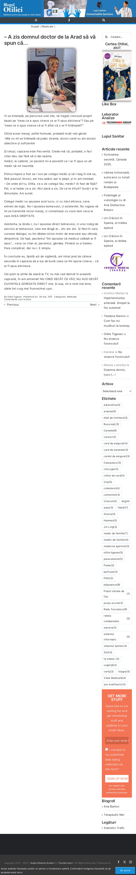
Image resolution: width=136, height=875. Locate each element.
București (111, 424)
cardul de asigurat (117, 456)
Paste (109, 565)
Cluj (108, 482)
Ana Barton (111, 806)
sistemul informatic (117, 636)
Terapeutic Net (114, 814)
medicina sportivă (116, 546)
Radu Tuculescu (115, 609)
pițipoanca (112, 584)
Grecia (109, 514)
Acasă (35, 26)
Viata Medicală (115, 678)
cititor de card (114, 475)
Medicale (47, 26)
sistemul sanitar (115, 646)
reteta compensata (117, 618)
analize (110, 411)
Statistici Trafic (114, 828)
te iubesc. (111, 658)
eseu (108, 507)
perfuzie (111, 571)
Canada (110, 430)
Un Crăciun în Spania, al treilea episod (115, 222)
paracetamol (113, 558)
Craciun (110, 501)
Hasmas (110, 520)
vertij (109, 671)
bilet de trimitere (116, 417)
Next (93, 304)
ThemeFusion (65, 863)
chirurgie (111, 469)
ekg (126, 501)
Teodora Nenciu (115, 316)
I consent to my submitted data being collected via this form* (115, 759)
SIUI (108, 652)
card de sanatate (116, 449)
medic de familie (116, 533)
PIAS (108, 578)
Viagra (124, 671)
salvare (110, 627)
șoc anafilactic (115, 684)
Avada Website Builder (42, 863)
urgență (110, 665)
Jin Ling (110, 526)
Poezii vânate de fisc (117, 594)
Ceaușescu (112, 462)
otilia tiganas (113, 552)
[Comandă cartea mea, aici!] (117, 52)
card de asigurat (116, 443)
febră (123, 507)
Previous (13, 304)
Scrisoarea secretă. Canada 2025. (115, 159)
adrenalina (112, 404)
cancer (110, 436)
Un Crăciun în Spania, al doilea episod (115, 240)
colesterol (112, 488)
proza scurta (113, 603)
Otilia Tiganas (14, 296)
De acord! (125, 870)
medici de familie (116, 539)
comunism (112, 494)
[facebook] (69, 20)
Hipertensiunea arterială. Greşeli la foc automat (117, 302)
